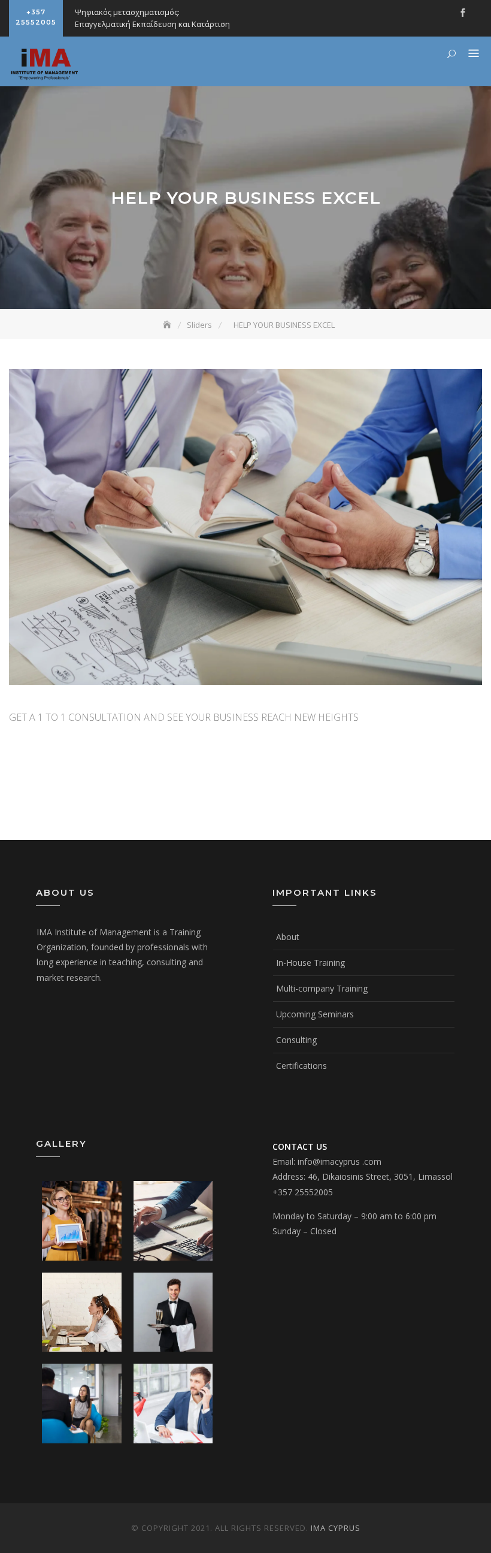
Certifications (301, 1065)
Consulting (296, 1040)
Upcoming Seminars (315, 1014)
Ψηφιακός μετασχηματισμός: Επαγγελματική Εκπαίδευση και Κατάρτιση (152, 18)
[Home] (168, 324)
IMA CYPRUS (335, 1527)
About (287, 936)
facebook (463, 12)
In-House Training (310, 962)
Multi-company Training (322, 988)
